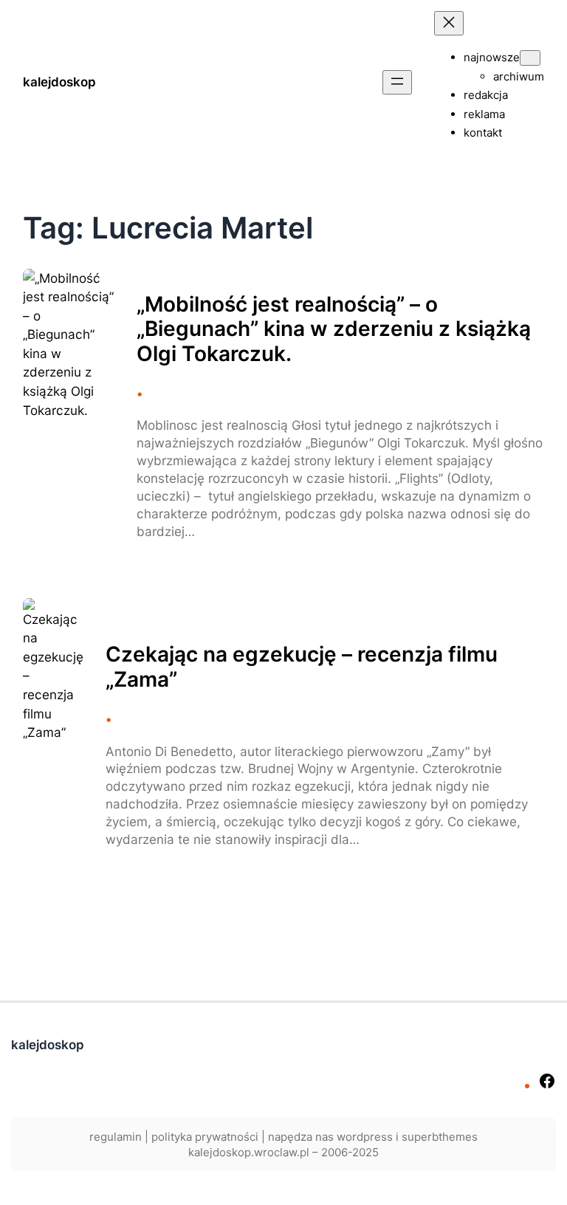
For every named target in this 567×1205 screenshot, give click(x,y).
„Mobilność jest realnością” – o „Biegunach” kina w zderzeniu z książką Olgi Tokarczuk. (334, 329)
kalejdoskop (59, 82)
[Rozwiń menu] (397, 82)
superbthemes (440, 1137)
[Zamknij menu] (449, 23)
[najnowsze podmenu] (530, 58)
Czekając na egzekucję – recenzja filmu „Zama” (302, 667)
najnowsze (492, 57)
